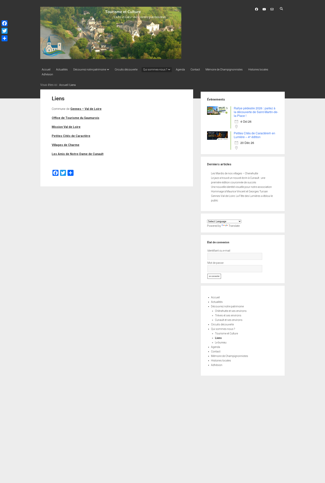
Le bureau (220, 342)
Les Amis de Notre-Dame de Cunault (77, 154)
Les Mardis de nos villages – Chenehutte (234, 173)
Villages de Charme (65, 145)
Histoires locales (258, 69)
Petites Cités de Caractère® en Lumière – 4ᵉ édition (254, 135)
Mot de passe (215, 262)
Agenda (180, 69)
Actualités (62, 69)
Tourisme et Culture (226, 333)
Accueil (46, 69)
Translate (234, 225)
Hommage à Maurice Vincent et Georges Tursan (239, 191)
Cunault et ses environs (228, 319)
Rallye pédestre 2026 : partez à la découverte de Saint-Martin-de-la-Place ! (256, 112)
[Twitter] (4, 31)
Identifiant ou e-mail (218, 250)
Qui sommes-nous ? (155, 69)
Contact (195, 69)
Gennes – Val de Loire (86, 109)
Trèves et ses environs (228, 315)
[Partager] (4, 38)
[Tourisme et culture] (110, 57)
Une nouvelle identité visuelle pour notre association (241, 186)
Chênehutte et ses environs (231, 310)
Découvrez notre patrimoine (89, 69)
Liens (218, 337)
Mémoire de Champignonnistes (224, 69)
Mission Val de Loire (66, 127)
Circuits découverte (126, 69)
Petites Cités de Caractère (71, 136)
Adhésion (47, 74)
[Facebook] (4, 23)
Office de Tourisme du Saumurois (75, 118)
